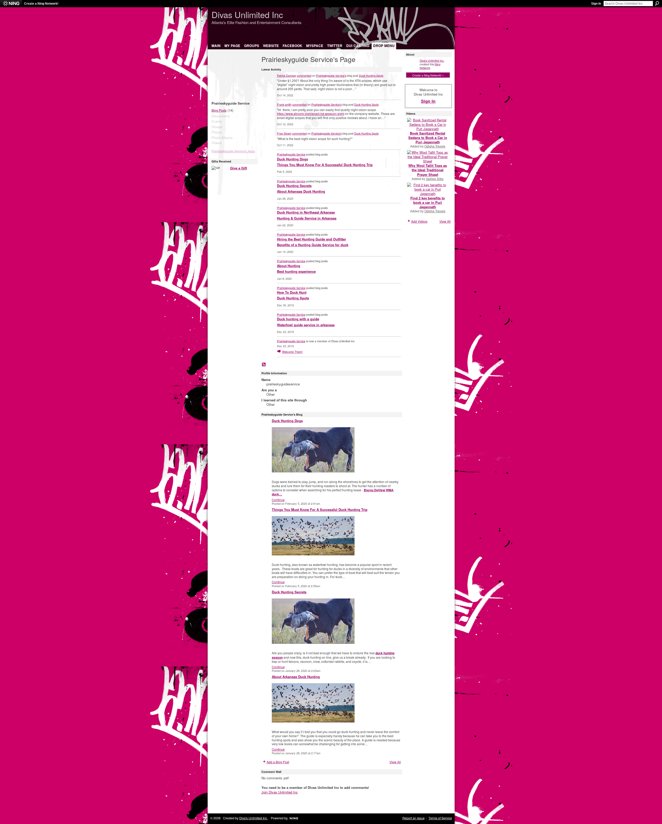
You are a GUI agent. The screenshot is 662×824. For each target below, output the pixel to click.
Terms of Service (440, 818)
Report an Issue (413, 818)
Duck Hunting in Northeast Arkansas (306, 212)
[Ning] (11, 3)
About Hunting (288, 265)
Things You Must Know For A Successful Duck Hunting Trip (325, 164)
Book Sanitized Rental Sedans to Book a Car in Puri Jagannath (427, 137)
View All (395, 762)
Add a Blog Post (278, 762)
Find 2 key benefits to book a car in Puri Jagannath (427, 202)
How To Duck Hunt (291, 292)
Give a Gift (238, 168)
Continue (278, 499)
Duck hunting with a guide (298, 318)
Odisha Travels (434, 146)
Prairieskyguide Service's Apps (233, 151)
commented (304, 75)
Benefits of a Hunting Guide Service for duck (312, 244)
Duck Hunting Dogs (292, 159)
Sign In (596, 3)
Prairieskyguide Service (291, 154)
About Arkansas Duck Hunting (301, 191)
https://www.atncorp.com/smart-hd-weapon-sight (310, 113)
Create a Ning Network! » (428, 75)
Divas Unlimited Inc (247, 14)
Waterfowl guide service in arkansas (306, 324)
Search (657, 3)
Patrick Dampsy (286, 75)
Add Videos (419, 221)
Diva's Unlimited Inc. (432, 60)
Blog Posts (219, 110)
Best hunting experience (296, 271)
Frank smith (284, 104)
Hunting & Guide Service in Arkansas (306, 218)
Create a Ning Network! (41, 3)
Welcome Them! (292, 351)
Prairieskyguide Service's (331, 75)
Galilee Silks (434, 178)
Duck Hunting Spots (371, 75)
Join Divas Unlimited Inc (279, 792)
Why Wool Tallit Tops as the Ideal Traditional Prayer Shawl (427, 170)
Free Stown (284, 133)
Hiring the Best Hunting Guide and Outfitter (311, 239)
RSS (264, 364)
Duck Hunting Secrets (294, 185)
